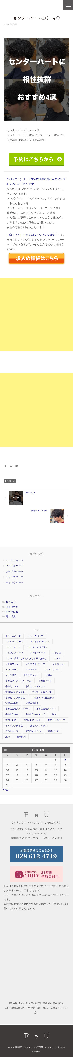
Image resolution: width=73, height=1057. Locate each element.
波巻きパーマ (11, 731)
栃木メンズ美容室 (14, 725)
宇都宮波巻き (32, 703)
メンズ (57, 658)
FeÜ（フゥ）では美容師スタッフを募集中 (32, 234)
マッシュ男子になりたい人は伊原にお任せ (26, 658)
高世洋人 (11, 616)
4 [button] (45, 117)
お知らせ (11, 602)
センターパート (13, 647)
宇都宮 (49, 675)
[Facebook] (6, 466)
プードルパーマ (14, 565)
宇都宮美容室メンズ (35, 714)
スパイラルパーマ (14, 641)
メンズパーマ (11, 669)
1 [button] (36, 117)
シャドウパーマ (14, 576)
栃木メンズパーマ (56, 720)
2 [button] (39, 117)
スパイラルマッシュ (40, 641)
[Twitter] (11, 466)
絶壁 (7, 736)
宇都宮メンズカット (35, 686)
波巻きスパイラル (38, 725)
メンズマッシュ (51, 669)
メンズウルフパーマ (35, 664)
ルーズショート (14, 560)
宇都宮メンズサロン (15, 692)
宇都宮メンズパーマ (42, 692)
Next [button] (60, 73)
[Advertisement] (36, 314)
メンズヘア (31, 669)
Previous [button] (12, 77)
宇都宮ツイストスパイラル (18, 680)
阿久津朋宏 (12, 611)
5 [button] (47, 117)
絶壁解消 (21, 736)
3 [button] (42, 117)
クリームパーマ (13, 636)
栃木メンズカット (32, 720)
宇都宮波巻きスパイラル (17, 708)
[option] (36, 79)
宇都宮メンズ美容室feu (43, 697)
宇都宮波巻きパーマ (46, 708)
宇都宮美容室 (11, 714)
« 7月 (5, 789)
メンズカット (59, 664)
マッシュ (56, 653)
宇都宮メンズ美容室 (15, 697)
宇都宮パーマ (45, 680)
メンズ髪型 (10, 675)
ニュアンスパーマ (14, 653)
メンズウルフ (12, 664)
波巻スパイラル (33, 731)
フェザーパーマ (37, 653)
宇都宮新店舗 (11, 703)
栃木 (54, 714)
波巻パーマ (53, 731)
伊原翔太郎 (9, 481)
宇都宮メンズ (11, 686)
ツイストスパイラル (37, 647)
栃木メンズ (10, 720)
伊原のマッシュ (31, 675)
